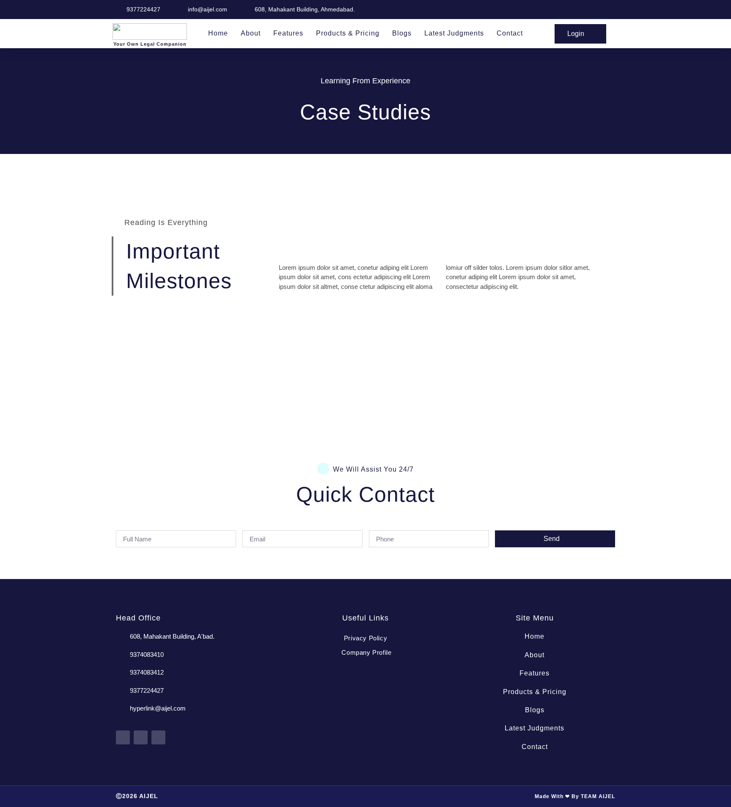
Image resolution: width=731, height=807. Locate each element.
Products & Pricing (347, 33)
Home (218, 33)
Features (288, 33)
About (251, 33)
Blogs (402, 33)
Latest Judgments (454, 33)
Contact (510, 33)
